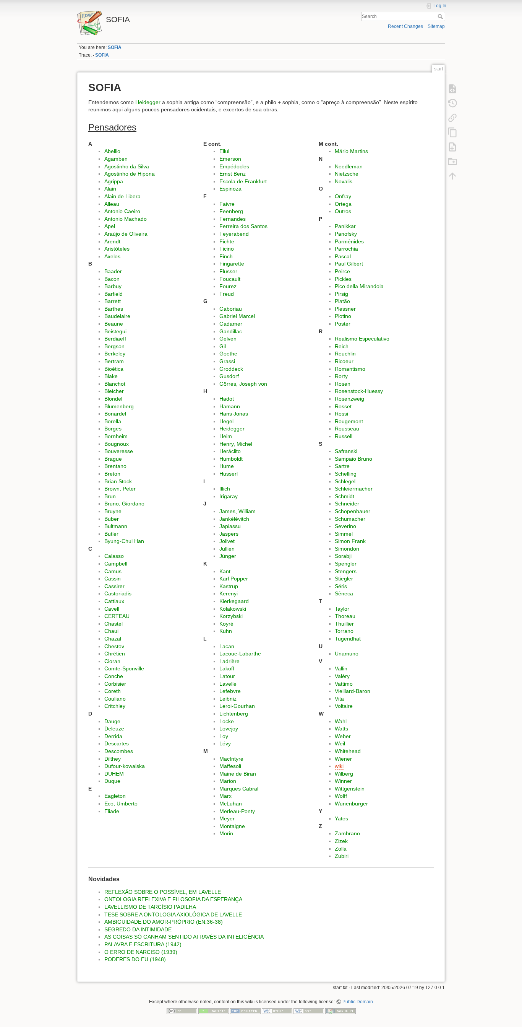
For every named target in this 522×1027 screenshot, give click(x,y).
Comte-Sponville (124, 668)
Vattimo (344, 684)
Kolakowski (232, 609)
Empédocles (234, 166)
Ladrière (229, 661)
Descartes (116, 743)
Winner (343, 781)
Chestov (114, 646)
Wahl (341, 721)
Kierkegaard (234, 601)
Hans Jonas (233, 414)
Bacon (112, 279)
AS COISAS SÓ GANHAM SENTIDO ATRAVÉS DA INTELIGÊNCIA (184, 937)
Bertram (114, 361)
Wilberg (344, 774)
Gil (222, 346)
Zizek (341, 841)
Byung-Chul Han (124, 541)
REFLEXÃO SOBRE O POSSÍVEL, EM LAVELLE (162, 892)
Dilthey (112, 759)
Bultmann (115, 526)
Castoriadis (117, 593)
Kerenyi (228, 593)
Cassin (112, 578)
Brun (110, 496)
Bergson (114, 346)
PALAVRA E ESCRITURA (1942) (143, 944)
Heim (225, 436)
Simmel (344, 534)
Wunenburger (351, 803)
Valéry (342, 676)
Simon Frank (350, 541)
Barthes (113, 309)
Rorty (341, 376)
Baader (113, 271)
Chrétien (114, 653)
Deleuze (114, 728)
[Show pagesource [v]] (452, 88)
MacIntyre (231, 759)
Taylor (342, 609)
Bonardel (115, 414)
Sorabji (343, 556)
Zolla (341, 849)
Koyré (226, 624)
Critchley (114, 706)
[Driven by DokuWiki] (340, 1010)
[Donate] (213, 1010)
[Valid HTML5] (277, 1010)
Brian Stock (118, 481)
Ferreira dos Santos (243, 226)
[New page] (452, 146)
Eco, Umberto (121, 803)
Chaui (111, 631)
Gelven (228, 339)
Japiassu (230, 526)
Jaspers (228, 534)
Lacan (226, 646)
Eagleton (115, 796)
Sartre (342, 466)
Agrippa (113, 181)
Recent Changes (405, 26)
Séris (341, 586)
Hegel (226, 421)
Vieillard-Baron (352, 691)
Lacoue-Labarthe (240, 653)
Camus (113, 571)
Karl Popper (233, 578)
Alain (110, 189)
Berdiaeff (115, 339)
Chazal (112, 639)
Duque (112, 781)
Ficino (226, 249)
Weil (340, 743)
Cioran (112, 661)
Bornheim (116, 436)
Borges (113, 428)
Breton (112, 474)
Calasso (114, 556)
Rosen (342, 384)
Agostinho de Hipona (129, 174)
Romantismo (350, 369)
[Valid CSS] (308, 1010)
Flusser (228, 271)
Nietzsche (346, 174)
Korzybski (231, 616)
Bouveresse (118, 451)
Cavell (111, 609)
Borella (112, 421)
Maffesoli (230, 766)
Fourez (228, 286)
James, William (237, 511)
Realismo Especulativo (362, 339)
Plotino (343, 316)
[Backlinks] (452, 117)
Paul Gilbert (349, 264)
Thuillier (344, 624)
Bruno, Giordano (124, 503)
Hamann (229, 406)
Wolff (341, 796)
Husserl (228, 474)
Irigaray (228, 496)
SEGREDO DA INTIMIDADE (138, 929)
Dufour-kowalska (124, 766)
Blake (111, 376)
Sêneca (344, 593)
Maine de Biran (237, 774)
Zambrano (347, 833)
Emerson (230, 159)
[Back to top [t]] (452, 175)
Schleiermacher (354, 489)
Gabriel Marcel (237, 316)
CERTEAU (117, 616)
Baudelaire (117, 316)
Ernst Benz (232, 174)
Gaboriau (230, 309)
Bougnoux (116, 444)
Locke (226, 721)
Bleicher (114, 391)
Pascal (343, 256)
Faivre (227, 204)
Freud (226, 294)
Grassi (227, 361)
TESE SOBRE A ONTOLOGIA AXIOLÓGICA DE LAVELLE (173, 914)
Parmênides (349, 241)
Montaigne (232, 826)
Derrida (113, 736)
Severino (345, 526)
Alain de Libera (122, 196)
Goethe (228, 353)
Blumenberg (119, 406)
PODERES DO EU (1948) (135, 959)
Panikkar (345, 226)
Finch (226, 256)
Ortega (343, 204)
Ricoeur (344, 361)
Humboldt (231, 459)
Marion (227, 781)
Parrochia (346, 249)
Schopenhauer (352, 511)
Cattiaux (114, 601)
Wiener (343, 759)
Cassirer (114, 586)
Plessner (345, 309)
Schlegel (345, 481)
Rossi (341, 414)
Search (441, 16)
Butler (111, 534)
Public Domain (357, 1001)
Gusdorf (229, 376)
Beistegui (115, 331)
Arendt (112, 241)
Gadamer (230, 324)
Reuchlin (345, 353)
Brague (113, 459)
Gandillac (230, 331)
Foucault (229, 279)
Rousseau (347, 428)
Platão (342, 301)
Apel (109, 226)
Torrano (344, 631)
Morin (226, 833)
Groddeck (231, 369)
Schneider (347, 503)
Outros (343, 211)
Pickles (343, 279)
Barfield (113, 294)
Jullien (227, 549)
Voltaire (344, 706)
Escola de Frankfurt (243, 181)
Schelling (346, 474)
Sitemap (436, 26)
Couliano (115, 699)
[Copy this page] (452, 132)
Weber (343, 736)
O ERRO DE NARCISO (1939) (140, 952)
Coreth (112, 691)
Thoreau (345, 616)
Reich (342, 346)
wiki (339, 766)
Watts (341, 728)
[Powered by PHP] (245, 1010)
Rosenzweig (349, 399)
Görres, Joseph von (243, 384)
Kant (224, 571)
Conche (113, 676)
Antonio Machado (125, 219)
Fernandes (232, 219)
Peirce (342, 271)
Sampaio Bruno (353, 459)
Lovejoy (228, 728)
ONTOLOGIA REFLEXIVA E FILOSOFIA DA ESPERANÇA (173, 899)
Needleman (349, 166)
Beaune (113, 324)
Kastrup (228, 586)
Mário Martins (351, 151)
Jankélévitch (234, 519)
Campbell (115, 564)
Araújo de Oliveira (126, 234)
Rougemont (349, 421)
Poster (342, 324)
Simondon (347, 549)
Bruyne (113, 511)
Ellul (224, 151)
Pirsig (341, 294)
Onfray (343, 196)
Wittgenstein (350, 789)
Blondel (113, 399)
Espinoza (230, 189)
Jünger (227, 556)
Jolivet (227, 541)
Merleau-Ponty (237, 811)
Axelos (112, 256)
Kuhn (225, 631)
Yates (341, 818)
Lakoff (226, 668)
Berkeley (114, 353)
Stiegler (344, 578)
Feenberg (231, 211)
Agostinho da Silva (126, 166)
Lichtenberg (233, 714)
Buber (111, 519)
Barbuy (113, 286)
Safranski (346, 451)
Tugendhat (348, 639)
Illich (224, 489)
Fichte (226, 241)
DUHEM (114, 774)
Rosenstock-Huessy (359, 391)
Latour (227, 676)
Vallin (341, 668)
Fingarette (231, 264)
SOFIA (115, 47)
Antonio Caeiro (122, 211)
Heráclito (230, 451)
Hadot (226, 399)
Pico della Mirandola (359, 286)
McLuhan (230, 803)
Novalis (343, 181)
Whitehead (348, 751)
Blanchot (114, 384)
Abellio (112, 151)
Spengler (346, 564)
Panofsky (346, 234)
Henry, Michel (235, 444)
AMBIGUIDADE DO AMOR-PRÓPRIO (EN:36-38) (163, 922)
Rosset (343, 406)
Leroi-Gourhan (237, 706)
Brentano (115, 466)
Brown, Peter (120, 489)
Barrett (112, 301)
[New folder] (452, 161)
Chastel (113, 624)
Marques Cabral (238, 789)
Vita (339, 699)
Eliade (111, 811)
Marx (225, 796)
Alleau (111, 204)
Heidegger (147, 102)
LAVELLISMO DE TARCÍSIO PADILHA (150, 907)
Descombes (118, 751)
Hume (226, 466)
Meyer (227, 818)
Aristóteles (117, 249)
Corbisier (115, 684)
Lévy (225, 743)
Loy (223, 736)
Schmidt (344, 496)
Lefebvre (230, 691)
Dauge (112, 721)
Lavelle (228, 684)
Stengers (346, 571)
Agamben (116, 159)
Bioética (113, 369)
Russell (343, 436)
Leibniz (228, 699)
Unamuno (346, 653)
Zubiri (342, 856)
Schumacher (350, 519)
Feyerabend (234, 234)
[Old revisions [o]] (452, 103)
